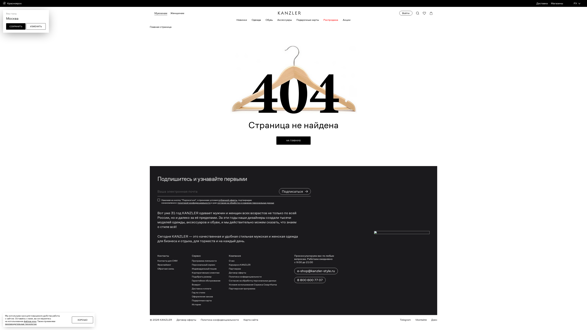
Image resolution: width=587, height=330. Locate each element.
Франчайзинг (164, 264)
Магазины (557, 3)
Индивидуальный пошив (204, 268)
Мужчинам (160, 13)
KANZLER (166, 319)
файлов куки (30, 321)
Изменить (36, 26)
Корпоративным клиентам (206, 272)
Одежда (256, 19)
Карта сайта (251, 319)
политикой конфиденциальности (194, 203)
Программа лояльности (204, 260)
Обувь (269, 19)
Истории (196, 304)
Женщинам (177, 13)
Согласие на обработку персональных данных (252, 280)
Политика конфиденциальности (245, 276)
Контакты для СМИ (167, 260)
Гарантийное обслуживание (206, 280)
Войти (406, 13)
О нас (232, 260)
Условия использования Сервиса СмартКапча (253, 284)
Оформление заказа (202, 296)
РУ (575, 3)
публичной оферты (227, 200)
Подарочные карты (307, 19)
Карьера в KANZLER (240, 264)
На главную (293, 140)
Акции (347, 19)
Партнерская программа (242, 288)
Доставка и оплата (201, 288)
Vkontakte (421, 319)
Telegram (405, 319)
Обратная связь (165, 268)
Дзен (434, 319)
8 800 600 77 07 (310, 280)
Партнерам (235, 268)
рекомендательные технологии (21, 324)
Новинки (241, 19)
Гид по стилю (198, 292)
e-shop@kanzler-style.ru (316, 271)
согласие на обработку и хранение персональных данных (245, 203)
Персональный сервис (203, 264)
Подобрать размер (202, 276)
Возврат (196, 284)
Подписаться (295, 191)
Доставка (542, 3)
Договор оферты (237, 272)
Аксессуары (284, 19)
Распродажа (330, 19)
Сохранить (15, 26)
